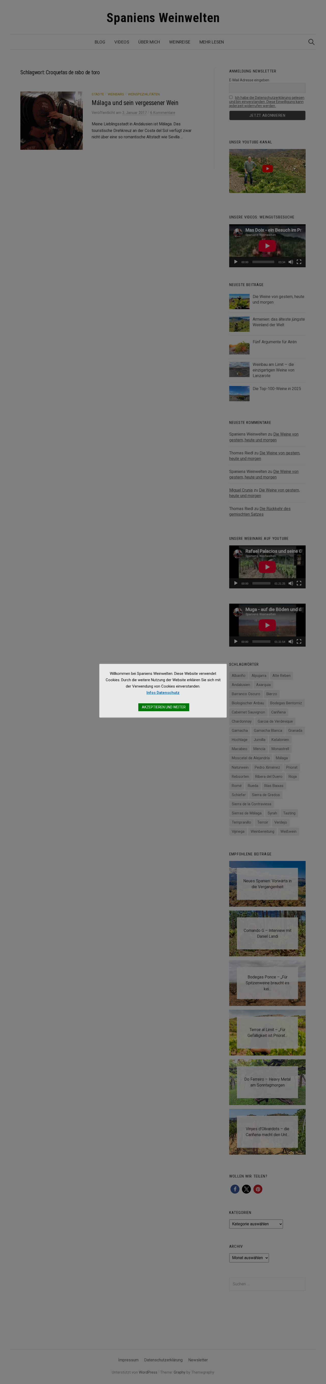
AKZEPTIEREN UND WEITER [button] (164, 707)
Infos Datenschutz (163, 692)
